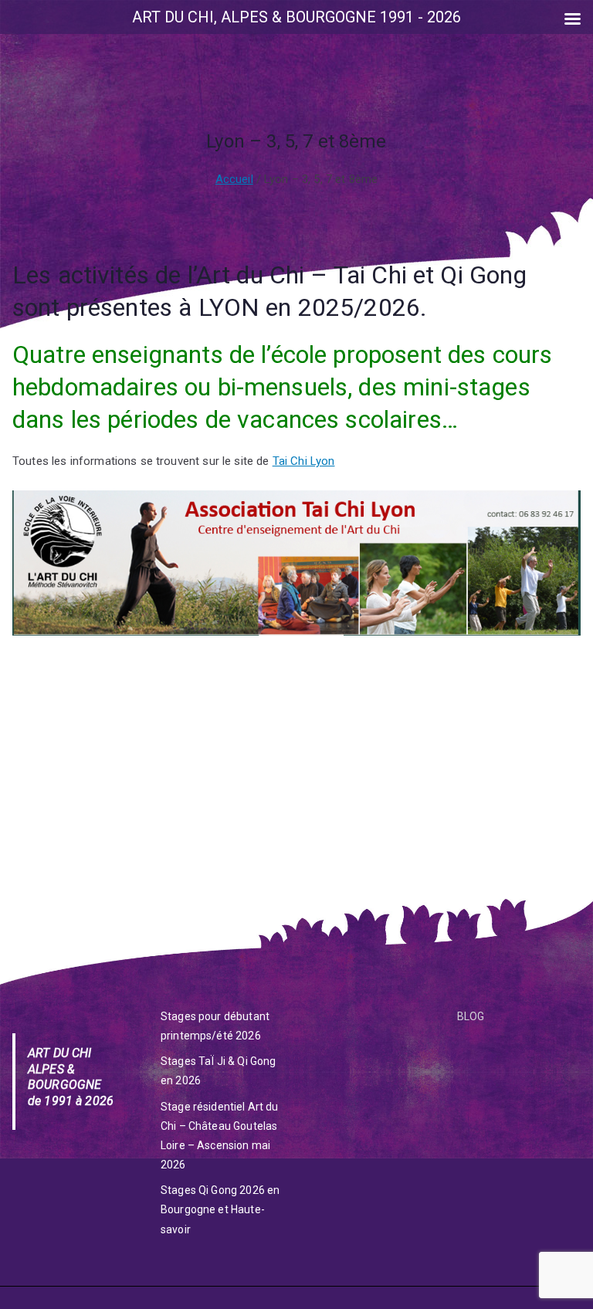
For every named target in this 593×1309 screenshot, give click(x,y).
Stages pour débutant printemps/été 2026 (215, 1026)
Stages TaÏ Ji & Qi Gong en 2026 (218, 1071)
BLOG (471, 1016)
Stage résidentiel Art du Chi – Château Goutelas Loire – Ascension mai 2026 (220, 1136)
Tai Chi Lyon (304, 461)
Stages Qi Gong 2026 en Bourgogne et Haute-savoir (220, 1209)
